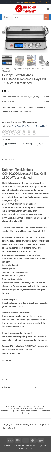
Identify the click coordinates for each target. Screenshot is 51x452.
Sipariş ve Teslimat (35, 406)
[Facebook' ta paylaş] (9, 132)
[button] (3, 8)
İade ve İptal (32, 411)
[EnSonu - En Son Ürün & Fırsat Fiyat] (25, 9)
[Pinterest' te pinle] (29, 132)
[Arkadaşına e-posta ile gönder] (24, 132)
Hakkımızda (44, 411)
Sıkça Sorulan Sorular (16, 406)
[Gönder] (46, 17)
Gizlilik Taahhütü (16, 408)
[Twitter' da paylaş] (19, 132)
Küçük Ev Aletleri (32, 69)
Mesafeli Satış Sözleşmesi (13, 411)
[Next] (44, 39)
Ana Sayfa (6, 69)
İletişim (25, 413)
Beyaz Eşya (17, 69)
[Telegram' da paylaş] (34, 132)
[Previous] (6, 39)
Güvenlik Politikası (34, 408)
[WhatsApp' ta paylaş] (4, 132)
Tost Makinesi (41, 126)
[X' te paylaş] (14, 132)
